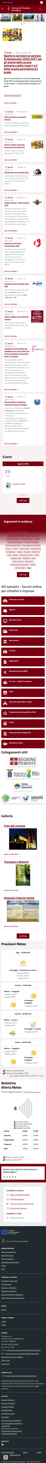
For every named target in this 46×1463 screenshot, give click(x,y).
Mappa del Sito (15, 1455)
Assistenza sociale (26, 539)
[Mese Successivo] (41, 463)
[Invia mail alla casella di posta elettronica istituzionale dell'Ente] (24, 1350)
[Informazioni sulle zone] (31, 1092)
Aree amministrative (8, 1252)
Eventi (3, 1325)
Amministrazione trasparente (11, 1423)
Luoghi (3, 1321)
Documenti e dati (7, 1255)
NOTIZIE (9, 53)
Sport (33, 558)
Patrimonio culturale (26, 555)
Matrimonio (36, 552)
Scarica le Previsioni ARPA (14, 1070)
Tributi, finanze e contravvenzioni (12, 1298)
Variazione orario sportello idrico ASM (16, 285)
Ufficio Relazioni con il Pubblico (12, 1357)
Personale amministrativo (10, 1262)
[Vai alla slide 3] (25, 495)
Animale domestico (13, 539)
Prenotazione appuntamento (11, 1431)
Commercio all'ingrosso (15, 542)
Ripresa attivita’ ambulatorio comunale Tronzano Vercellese (15, 403)
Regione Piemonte (8, 2)
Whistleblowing (6, 1410)
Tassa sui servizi (18, 561)
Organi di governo (7, 1259)
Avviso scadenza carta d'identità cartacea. (16, 318)
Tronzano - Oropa (19, 484)
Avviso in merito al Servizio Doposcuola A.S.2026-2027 (14, 146)
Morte (9, 555)
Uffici (3, 1269)
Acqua (27, 536)
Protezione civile (16, 558)
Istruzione (27, 552)
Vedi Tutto (23, 500)
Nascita (15, 555)
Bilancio (36, 539)
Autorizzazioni (6, 1284)
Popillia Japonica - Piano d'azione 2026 (16, 204)
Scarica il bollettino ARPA (14, 1157)
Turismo (33, 564)
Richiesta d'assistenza (9, 1433)
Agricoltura (34, 536)
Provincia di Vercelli (8, 1403)
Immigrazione (10, 552)
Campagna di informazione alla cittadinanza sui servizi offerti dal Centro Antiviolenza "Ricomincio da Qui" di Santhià (16, 352)
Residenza (26, 558)
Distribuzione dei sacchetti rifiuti (16, 172)
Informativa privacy (8, 1413)
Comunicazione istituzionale (31, 545)
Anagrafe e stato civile (9, 1281)
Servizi (25, 1452)
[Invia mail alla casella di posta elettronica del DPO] (22, 1376)
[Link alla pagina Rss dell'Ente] (2, 1444)
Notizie (3, 1309)
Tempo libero (29, 561)
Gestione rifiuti (24, 548)
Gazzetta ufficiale (7, 1406)
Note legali (5, 1417)
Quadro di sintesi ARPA (13, 1159)
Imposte (19, 552)
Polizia (37, 555)
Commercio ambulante (13, 545)
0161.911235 (13, 1344)
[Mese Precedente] (4, 463)
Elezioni (15, 548)
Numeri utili (5, 1364)
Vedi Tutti (23, 574)
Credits (38, 1452)
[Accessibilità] (5, 1457)
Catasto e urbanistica (8, 1287)
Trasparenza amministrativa (19, 564)
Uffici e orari (5, 1360)
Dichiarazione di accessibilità (11, 1420)
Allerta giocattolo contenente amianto (15, 118)
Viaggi (29, 568)
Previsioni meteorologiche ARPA (16, 1073)
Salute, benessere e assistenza (12, 1294)
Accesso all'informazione (16, 536)
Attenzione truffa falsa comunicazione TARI (12, 244)
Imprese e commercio (8, 1291)
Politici (3, 1265)
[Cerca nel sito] (39, 9)
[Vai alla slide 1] (20, 495)
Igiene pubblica (36, 548)
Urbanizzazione (20, 568)
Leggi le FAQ (5, 1426)
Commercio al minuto (31, 542)
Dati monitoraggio (7, 1452)
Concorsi (8, 548)
